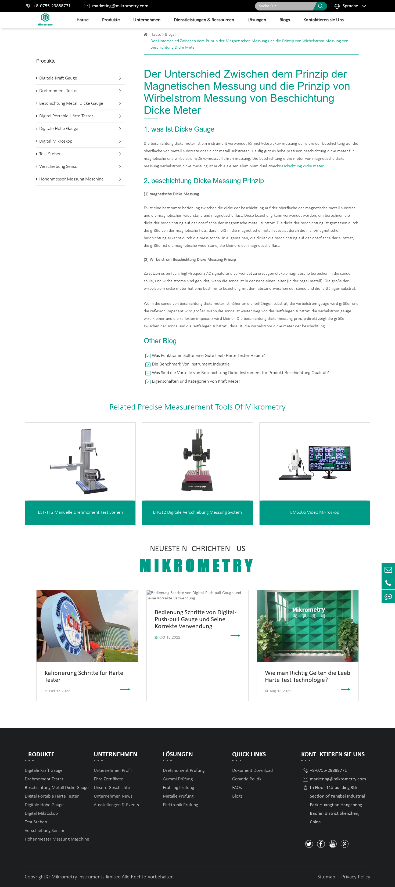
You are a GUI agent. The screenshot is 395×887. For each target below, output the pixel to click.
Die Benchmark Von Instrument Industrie (191, 364)
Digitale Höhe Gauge (58, 128)
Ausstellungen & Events (116, 805)
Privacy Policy (355, 877)
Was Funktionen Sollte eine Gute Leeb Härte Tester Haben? (208, 355)
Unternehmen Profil (113, 770)
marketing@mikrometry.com (120, 6)
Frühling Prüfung (178, 787)
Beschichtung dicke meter (301, 166)
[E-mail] (388, 569)
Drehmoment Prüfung (183, 770)
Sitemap (326, 877)
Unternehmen (146, 20)
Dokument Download (252, 770)
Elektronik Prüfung (180, 805)
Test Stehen (50, 154)
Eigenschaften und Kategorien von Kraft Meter (196, 381)
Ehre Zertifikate (108, 779)
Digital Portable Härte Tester (66, 116)
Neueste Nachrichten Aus (197, 560)
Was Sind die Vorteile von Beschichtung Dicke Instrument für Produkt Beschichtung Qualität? (240, 372)
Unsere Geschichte (112, 787)
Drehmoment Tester (58, 90)
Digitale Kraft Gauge (58, 78)
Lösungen (256, 20)
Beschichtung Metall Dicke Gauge (71, 103)
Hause (83, 20)
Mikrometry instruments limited (86, 877)
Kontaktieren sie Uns (323, 20)
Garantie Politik (246, 779)
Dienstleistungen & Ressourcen (204, 20)
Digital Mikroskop (55, 141)
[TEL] (388, 582)
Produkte (111, 20)
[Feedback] (388, 596)
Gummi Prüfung (178, 779)
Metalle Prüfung (178, 796)
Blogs (284, 20)
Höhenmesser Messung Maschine (71, 179)
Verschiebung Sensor (59, 166)
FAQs (237, 787)
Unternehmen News (113, 796)
